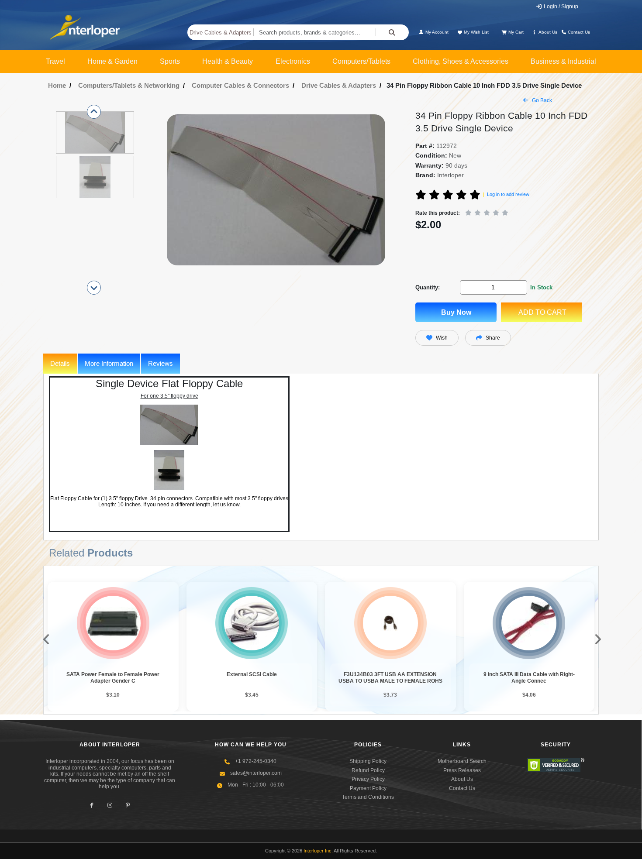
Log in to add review (508, 194)
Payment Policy (368, 788)
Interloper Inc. (318, 850)
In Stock (541, 287)
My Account (436, 32)
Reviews (160, 363)
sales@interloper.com (256, 773)
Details (60, 363)
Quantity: (427, 287)
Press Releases (462, 770)
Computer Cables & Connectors (240, 85)
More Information (109, 363)
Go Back (541, 100)
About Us (547, 32)
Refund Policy (368, 770)
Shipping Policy (368, 761)
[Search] (392, 32)
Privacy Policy (368, 779)
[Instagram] (109, 805)
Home (57, 85)
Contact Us (578, 32)
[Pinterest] (127, 805)
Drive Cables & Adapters (221, 32)
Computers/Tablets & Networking (128, 85)
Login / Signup (560, 6)
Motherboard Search (462, 761)
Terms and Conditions (368, 797)
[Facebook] (92, 805)
